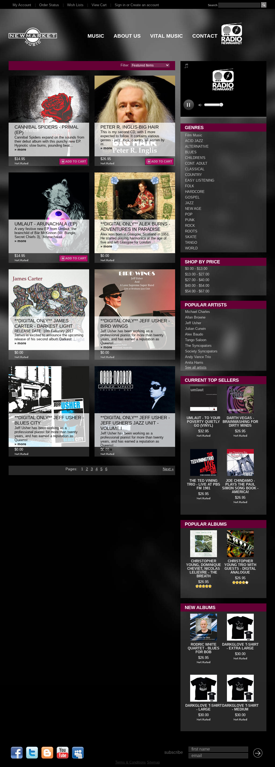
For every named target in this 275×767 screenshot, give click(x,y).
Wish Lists (75, 5)
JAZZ (189, 203)
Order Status (49, 5)
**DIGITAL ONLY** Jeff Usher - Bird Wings (135, 323)
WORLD (191, 248)
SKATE (191, 237)
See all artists (196, 367)
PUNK (190, 220)
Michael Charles (197, 312)
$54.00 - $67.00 (197, 291)
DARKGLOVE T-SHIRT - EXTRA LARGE (240, 646)
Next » (168, 469)
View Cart (99, 5)
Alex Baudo (194, 334)
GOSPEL (192, 197)
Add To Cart (76, 161)
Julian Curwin (195, 329)
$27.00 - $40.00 (197, 280)
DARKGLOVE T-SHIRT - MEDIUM (240, 707)
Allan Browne (195, 317)
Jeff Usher (193, 323)
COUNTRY (193, 175)
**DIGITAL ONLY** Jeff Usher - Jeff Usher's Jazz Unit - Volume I (135, 423)
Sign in (120, 5)
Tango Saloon (195, 340)
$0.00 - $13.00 (196, 269)
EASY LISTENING (199, 180)
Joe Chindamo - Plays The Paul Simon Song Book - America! (240, 486)
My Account (22, 5)
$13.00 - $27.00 (197, 274)
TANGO (191, 243)
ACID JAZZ (194, 141)
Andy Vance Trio (198, 357)
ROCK (190, 226)
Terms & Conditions (130, 762)
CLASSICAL (194, 169)
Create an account (145, 5)
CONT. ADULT (196, 163)
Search (213, 5)
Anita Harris (194, 362)
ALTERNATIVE (197, 146)
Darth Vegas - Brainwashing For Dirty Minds (240, 421)
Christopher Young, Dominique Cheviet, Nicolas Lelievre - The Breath (203, 568)
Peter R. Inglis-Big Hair (129, 127)
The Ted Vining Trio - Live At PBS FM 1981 (203, 484)
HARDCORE (195, 192)
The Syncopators (198, 346)
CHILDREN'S (195, 158)
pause (188, 104)
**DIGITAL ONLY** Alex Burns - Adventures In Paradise (135, 226)
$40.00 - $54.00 (197, 286)
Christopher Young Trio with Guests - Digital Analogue (240, 566)
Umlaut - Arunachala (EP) (46, 224)
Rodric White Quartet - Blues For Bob (203, 648)
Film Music (193, 135)
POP (189, 214)
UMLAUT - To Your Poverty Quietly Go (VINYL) (203, 421)
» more (20, 149)
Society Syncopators (201, 351)
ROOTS (191, 231)
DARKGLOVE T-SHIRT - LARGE (203, 707)
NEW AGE (193, 209)
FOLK (189, 186)
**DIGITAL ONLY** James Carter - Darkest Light (44, 323)
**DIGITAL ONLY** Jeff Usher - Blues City (49, 420)
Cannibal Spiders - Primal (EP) (46, 130)
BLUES (191, 152)
